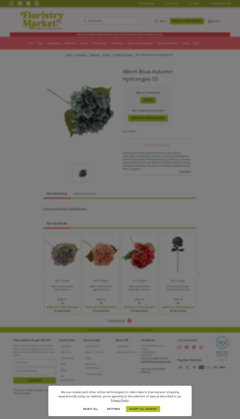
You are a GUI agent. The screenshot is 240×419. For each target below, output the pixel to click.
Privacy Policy (119, 400)
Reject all (90, 409)
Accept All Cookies (143, 409)
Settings (113, 409)
